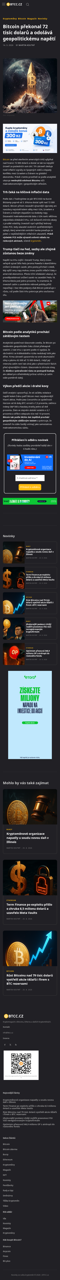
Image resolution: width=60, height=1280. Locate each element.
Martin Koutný (27, 45)
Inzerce (6, 1038)
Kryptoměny (10, 19)
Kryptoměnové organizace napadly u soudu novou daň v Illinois (40, 552)
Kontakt (6, 1027)
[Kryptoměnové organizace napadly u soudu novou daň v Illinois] (14, 552)
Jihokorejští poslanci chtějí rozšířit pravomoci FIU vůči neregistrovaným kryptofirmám (38, 628)
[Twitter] (22, 519)
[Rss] (16, 1045)
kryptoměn (36, 240)
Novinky (42, 19)
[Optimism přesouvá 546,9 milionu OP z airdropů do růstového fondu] (14, 654)
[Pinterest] (28, 519)
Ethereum (29, 571)
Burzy (28, 546)
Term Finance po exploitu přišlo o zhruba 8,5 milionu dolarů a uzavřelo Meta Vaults (40, 577)
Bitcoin (22, 19)
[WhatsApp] (35, 519)
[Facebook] (15, 519)
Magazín (32, 19)
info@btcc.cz (8, 1032)
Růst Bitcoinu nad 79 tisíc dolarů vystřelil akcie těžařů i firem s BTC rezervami (40, 602)
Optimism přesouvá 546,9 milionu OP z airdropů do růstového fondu (38, 653)
